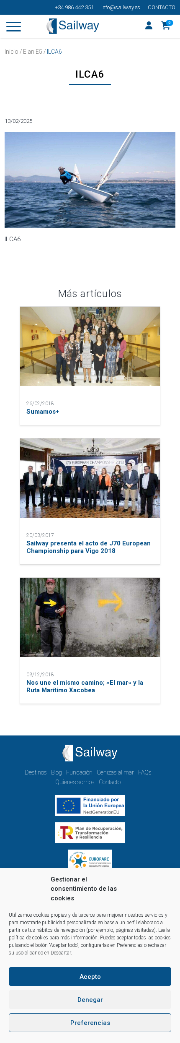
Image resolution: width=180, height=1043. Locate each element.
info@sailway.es (120, 7)
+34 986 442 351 (74, 7)
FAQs (145, 772)
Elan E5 (32, 51)
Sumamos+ (42, 411)
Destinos (36, 772)
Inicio (11, 51)
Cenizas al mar (115, 772)
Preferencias (90, 1023)
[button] (166, 26)
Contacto (161, 7)
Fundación (79, 772)
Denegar (90, 1000)
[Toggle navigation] (13, 28)
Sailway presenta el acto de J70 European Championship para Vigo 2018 (88, 547)
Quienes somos (75, 782)
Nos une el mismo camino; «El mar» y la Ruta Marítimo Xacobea (84, 686)
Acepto (90, 976)
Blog (56, 772)
